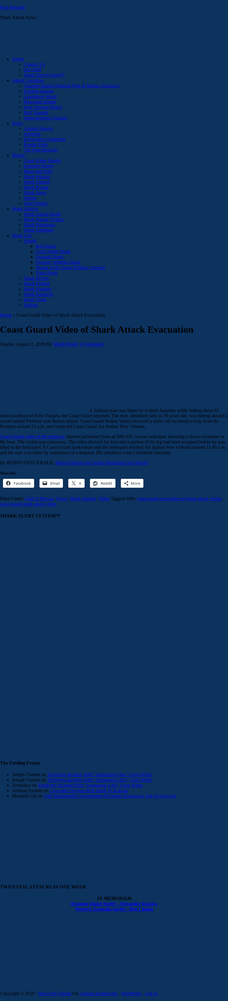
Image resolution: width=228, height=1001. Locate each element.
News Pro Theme (54, 993)
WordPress (131, 993)
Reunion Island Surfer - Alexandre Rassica (114, 903)
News (61, 498)
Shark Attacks (83, 498)
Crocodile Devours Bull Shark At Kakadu (89, 790)
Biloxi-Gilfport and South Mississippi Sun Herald (102, 462)
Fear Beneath (12, 7)
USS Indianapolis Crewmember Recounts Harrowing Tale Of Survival (110, 795)
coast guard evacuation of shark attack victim (179, 498)
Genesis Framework (98, 993)
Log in (151, 993)
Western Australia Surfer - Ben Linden (114, 909)
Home (6, 315)
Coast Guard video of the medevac (32, 436)
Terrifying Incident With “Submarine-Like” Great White (99, 774)
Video (104, 498)
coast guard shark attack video (28, 503)
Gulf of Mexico (39, 498)
